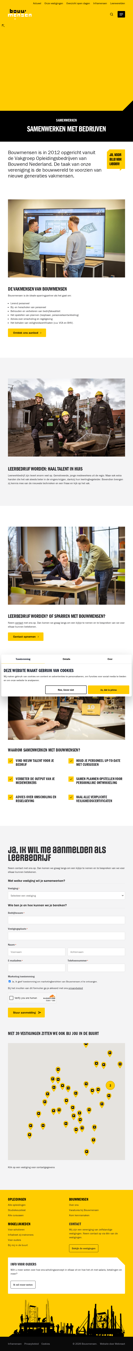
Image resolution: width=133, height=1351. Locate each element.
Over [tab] (110, 658)
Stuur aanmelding (24, 1012)
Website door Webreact (112, 1343)
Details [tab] (66, 658)
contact (19, 622)
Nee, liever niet (66, 689)
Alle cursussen (16, 1215)
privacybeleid (75, 988)
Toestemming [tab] (23, 658)
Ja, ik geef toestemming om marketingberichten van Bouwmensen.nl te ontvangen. (54, 981)
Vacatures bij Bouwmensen (84, 1210)
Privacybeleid (31, 1343)
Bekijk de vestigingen (84, 1248)
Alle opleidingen (17, 1204)
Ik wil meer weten (23, 1284)
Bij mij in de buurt (18, 1245)
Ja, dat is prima (108, 689)
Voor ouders (14, 1239)
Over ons (74, 1204)
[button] (121, 14)
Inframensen (15, 1343)
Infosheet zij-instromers (20, 1234)
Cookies (45, 1343)
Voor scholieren (16, 1229)
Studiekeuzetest (17, 1210)
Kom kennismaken (79, 1215)
